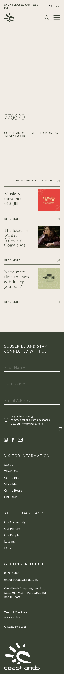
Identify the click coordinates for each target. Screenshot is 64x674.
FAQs (7, 548)
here (40, 423)
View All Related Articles (33, 180)
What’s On (11, 471)
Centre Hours (13, 491)
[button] (46, 17)
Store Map (11, 484)
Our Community (14, 522)
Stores (8, 465)
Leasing (9, 542)
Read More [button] (12, 218)
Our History (12, 529)
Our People (11, 535)
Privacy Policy (12, 617)
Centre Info (12, 478)
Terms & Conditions (15, 612)
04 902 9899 (12, 573)
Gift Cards (10, 497)
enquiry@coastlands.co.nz (21, 580)
